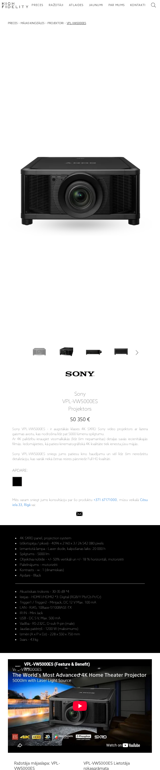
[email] (79, 515)
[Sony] (80, 375)
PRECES (37, 5)
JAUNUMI (96, 5)
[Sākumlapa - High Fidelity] (15, 5)
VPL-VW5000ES (76, 23)
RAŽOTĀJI (56, 5)
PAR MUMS (117, 5)
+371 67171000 (105, 500)
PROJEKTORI (56, 23)
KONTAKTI (138, 5)
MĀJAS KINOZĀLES (32, 23)
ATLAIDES (76, 5)
